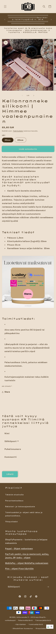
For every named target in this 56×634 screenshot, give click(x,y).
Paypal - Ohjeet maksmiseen (19, 548)
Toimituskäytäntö (36, 624)
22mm (20, 140)
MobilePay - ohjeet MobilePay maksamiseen (26, 563)
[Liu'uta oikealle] (34, 95)
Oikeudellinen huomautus (23, 628)
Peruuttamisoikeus (14, 500)
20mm (8, 140)
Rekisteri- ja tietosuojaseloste (20, 506)
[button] (5, 6)
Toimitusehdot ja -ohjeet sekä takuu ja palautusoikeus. (23, 514)
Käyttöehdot (21, 624)
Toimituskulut (18, 131)
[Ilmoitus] (51, 19)
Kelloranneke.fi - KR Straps (28, 617)
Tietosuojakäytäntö (43, 620)
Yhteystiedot (11, 521)
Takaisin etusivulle (14, 494)
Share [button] (7, 392)
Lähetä (10, 474)
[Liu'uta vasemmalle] (22, 95)
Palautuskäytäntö (25, 620)
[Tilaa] (48, 587)
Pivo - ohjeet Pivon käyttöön (19, 568)
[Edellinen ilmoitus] (5, 19)
